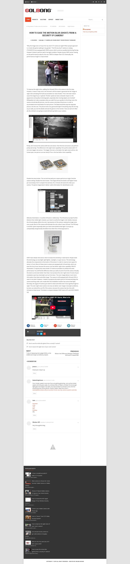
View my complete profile (90, 32)
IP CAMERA (47, 40)
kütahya (34, 410)
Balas (34, 373)
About (27, 2)
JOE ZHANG (53, 40)
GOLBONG (40, 331)
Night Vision (60, 40)
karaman (35, 403)
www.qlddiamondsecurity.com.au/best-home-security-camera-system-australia (54, 390)
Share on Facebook (32, 325)
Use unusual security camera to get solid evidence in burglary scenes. (36, 534)
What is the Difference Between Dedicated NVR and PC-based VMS (67, 354)
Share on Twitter (46, 325)
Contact (34, 2)
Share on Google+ (59, 325)
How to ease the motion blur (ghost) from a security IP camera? (44, 343)
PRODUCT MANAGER (70, 40)
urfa (33, 407)
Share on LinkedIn (73, 325)
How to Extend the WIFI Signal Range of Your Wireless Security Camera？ (37, 501)
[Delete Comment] (78, 367)
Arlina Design (80, 561)
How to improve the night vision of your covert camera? (42, 347)
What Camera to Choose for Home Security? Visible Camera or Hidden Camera (37, 483)
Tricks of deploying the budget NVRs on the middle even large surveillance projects (38, 354)
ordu (33, 405)
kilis (33, 408)
